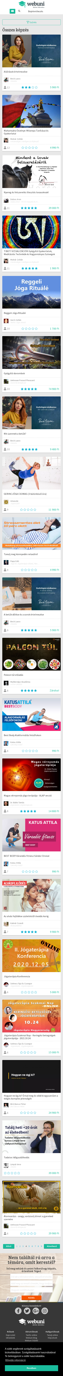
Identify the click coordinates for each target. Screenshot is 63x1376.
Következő (52, 1246)
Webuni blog (31, 1337)
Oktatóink (10, 1337)
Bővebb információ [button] (15, 1360)
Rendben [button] (31, 1368)
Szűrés (33, 22)
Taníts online (31, 1335)
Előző (8, 1246)
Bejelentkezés (35, 11)
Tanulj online (52, 1335)
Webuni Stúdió (31, 1340)
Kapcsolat (10, 1335)
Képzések (52, 1337)
